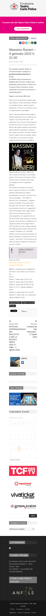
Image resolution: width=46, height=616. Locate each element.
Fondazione (19, 609)
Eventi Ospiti (15, 62)
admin (24, 358)
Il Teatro (12, 609)
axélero (26, 603)
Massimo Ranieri (15, 302)
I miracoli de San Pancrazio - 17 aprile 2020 (32, 330)
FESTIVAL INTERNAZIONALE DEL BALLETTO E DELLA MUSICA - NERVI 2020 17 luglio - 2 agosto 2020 (14, 337)
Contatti (27, 609)
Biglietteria (13, 612)
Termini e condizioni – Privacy (27, 612)
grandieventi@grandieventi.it (20, 74)
